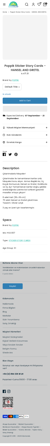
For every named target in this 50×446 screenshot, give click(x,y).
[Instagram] (8, 391)
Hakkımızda (8, 304)
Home (5, 12)
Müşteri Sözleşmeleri (13, 337)
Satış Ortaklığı (9, 323)
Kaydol (12, 286)
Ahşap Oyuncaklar (9, 424)
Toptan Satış (37, 430)
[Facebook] (4, 391)
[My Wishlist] (39, 4)
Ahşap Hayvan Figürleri (30, 427)
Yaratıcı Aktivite (24, 430)
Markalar (7, 315)
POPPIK (15, 80)
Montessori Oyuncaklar (11, 427)
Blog (5, 311)
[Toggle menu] (4, 4)
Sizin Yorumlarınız (11, 319)
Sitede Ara (8, 352)
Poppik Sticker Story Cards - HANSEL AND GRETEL (28, 12)
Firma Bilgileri (9, 308)
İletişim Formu (10, 348)
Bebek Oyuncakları (10, 430)
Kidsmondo (26, 436)
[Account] (33, 3)
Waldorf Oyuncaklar (25, 424)
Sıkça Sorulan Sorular (13, 344)
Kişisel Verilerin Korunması (15, 341)
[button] (25, 109)
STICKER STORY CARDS (19, 240)
